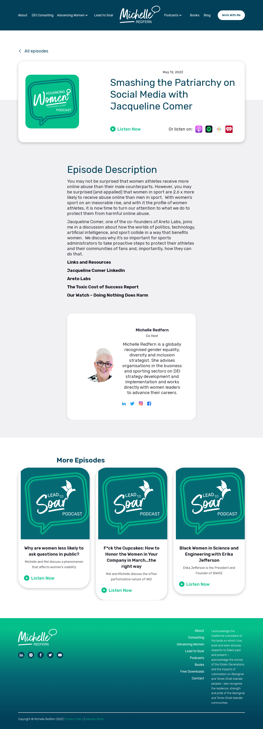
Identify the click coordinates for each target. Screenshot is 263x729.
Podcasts (197, 658)
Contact (198, 678)
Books (194, 15)
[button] (73, 15)
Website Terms (94, 719)
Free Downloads (192, 671)
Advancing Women (190, 644)
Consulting (196, 637)
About (22, 15)
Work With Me (231, 15)
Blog (207, 15)
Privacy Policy (74, 719)
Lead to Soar (103, 15)
